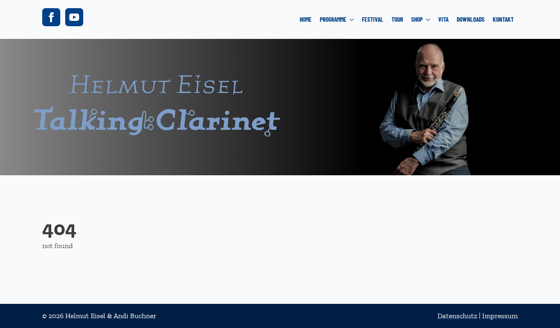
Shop (417, 19)
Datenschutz (457, 315)
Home (306, 19)
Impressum (500, 315)
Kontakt (503, 19)
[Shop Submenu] (428, 19)
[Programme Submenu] (352, 19)
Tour (397, 19)
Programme (333, 19)
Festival (372, 19)
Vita (443, 19)
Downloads (471, 19)
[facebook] (51, 17)
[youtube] (74, 17)
